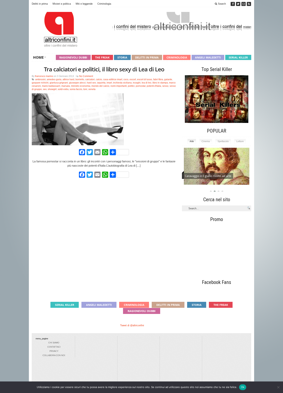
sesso (165, 86)
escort (133, 79)
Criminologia (104, 3)
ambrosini (40, 79)
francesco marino (44, 76)
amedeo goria (54, 79)
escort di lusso (144, 79)
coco (125, 79)
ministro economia (80, 86)
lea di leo (146, 82)
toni (85, 89)
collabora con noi (54, 355)
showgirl (52, 89)
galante (168, 79)
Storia (122, 57)
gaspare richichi (40, 82)
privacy (53, 351)
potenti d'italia (154, 86)
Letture (240, 141)
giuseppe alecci (77, 82)
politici (131, 86)
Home (38, 57)
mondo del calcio (100, 86)
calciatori (90, 79)
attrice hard (68, 79)
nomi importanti (119, 86)
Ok (242, 387)
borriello (79, 79)
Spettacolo (223, 141)
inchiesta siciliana (122, 82)
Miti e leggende (84, 3)
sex (45, 89)
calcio (99, 79)
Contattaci (53, 347)
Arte (192, 141)
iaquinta (101, 82)
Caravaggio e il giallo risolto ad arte (208, 176)
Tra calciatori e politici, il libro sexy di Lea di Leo (104, 69)
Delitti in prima (40, 3)
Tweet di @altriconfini (132, 325)
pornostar (141, 86)
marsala (65, 86)
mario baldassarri (51, 86)
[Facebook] (233, 4)
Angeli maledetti (208, 57)
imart (109, 82)
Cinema (206, 141)
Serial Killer (238, 57)
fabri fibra (158, 79)
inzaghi (137, 82)
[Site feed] (249, 4)
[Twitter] (238, 4)
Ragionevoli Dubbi (73, 57)
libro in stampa (160, 82)
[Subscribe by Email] (244, 4)
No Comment (86, 76)
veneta (91, 89)
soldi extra (63, 89)
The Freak (102, 57)
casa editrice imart (112, 79)
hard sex (91, 82)
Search (221, 3)
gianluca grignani (59, 82)
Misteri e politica (62, 3)
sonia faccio (76, 89)
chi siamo (53, 342)
